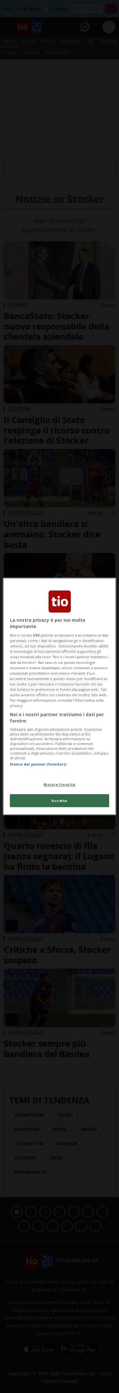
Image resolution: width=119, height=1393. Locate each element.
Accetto (59, 800)
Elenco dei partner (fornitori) (38, 764)
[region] (59, 696)
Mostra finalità (59, 784)
